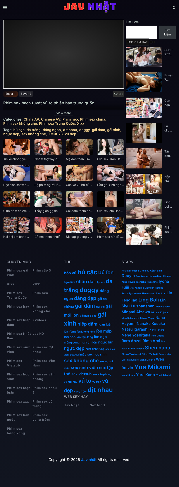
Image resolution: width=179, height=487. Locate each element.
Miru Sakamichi (130, 318)
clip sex (100, 282)
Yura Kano (145, 374)
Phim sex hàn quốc (18, 417)
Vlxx (36, 284)
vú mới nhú (70, 381)
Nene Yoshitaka (136, 335)
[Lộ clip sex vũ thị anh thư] (144, 133)
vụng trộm (80, 391)
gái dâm (98, 130)
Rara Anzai (131, 340)
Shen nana (157, 347)
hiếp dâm (87, 324)
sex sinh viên (84, 367)
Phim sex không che (20, 123)
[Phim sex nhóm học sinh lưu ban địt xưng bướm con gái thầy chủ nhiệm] (144, 234)
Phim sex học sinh (18, 376)
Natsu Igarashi (135, 329)
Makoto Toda (163, 306)
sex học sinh (97, 354)
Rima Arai (151, 340)
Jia (132, 287)
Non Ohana (157, 335)
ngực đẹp (11, 134)
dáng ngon (52, 130)
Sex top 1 (97, 405)
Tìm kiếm (132, 22)
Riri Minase (137, 348)
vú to (84, 380)
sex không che (33, 134)
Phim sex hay (18, 306)
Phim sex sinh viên (19, 349)
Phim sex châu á (45, 390)
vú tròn (96, 381)
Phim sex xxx (18, 401)
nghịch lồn (89, 342)
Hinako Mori (155, 276)
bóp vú (70, 273)
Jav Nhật (71, 405)
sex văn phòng (102, 374)
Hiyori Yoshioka (137, 281)
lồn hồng (70, 331)
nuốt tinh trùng (95, 348)
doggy (84, 130)
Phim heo (70, 119)
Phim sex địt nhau (43, 349)
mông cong (71, 342)
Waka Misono (147, 359)
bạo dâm (69, 282)
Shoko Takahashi (131, 354)
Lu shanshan (143, 306)
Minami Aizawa (136, 312)
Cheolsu (144, 270)
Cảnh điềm (156, 270)
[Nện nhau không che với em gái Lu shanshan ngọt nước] (144, 184)
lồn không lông (86, 331)
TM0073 (55, 134)
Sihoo (145, 354)
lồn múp (104, 331)
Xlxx (80, 123)
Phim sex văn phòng (44, 376)
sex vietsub (81, 374)
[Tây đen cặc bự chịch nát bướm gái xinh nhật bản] (144, 158)
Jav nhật (88, 459)
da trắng (34, 130)
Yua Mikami (152, 367)
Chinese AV (50, 119)
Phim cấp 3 (42, 270)
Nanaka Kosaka (151, 323)
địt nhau (70, 130)
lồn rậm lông (85, 337)
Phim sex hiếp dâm (19, 322)
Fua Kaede (142, 276)
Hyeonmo (152, 281)
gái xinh (113, 130)
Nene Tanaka (157, 329)
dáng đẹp (85, 298)
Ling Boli (148, 300)
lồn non (70, 337)
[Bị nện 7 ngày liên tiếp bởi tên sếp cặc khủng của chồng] (144, 82)
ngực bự (105, 342)
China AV (31, 119)
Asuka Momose (130, 270)
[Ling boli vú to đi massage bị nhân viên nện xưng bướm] (144, 209)
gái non (84, 315)
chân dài (85, 281)
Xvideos (39, 320)
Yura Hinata (128, 375)
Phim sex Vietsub (14, 363)
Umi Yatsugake (130, 359)
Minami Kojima (159, 312)
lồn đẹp (100, 337)
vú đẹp (70, 134)
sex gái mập (78, 354)
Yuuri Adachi (163, 375)
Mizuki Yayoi (147, 318)
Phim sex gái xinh (17, 272)
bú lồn (106, 272)
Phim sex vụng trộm (41, 417)
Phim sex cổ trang (43, 403)
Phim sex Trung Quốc (57, 123)
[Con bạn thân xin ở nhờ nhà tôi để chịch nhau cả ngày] (144, 108)
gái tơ (93, 315)
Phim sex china (92, 119)
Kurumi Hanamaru (144, 293)
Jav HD (38, 333)
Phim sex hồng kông (16, 431)
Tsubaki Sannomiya (160, 354)
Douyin (128, 275)
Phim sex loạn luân (19, 390)
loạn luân (105, 324)
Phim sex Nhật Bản (19, 336)
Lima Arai (160, 293)
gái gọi (100, 306)
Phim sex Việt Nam (44, 363)
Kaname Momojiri (144, 287)
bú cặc (18, 130)
